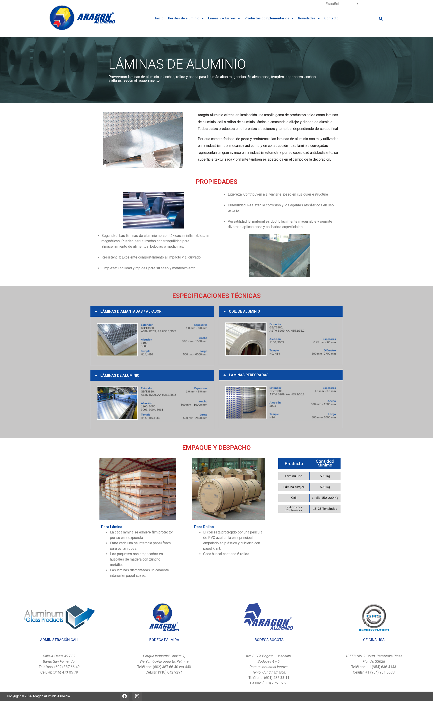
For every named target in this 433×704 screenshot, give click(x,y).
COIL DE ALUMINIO (244, 311)
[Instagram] (137, 696)
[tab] (152, 311)
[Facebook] (124, 696)
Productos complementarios (266, 18)
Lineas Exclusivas (222, 18)
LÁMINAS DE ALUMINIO (119, 375)
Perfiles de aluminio (183, 18)
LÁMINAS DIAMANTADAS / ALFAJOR (130, 311)
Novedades (307, 18)
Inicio (159, 18)
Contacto (331, 18)
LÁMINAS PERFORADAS (249, 375)
